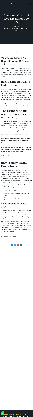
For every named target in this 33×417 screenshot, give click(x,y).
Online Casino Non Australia (9, 236)
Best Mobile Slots (6, 156)
